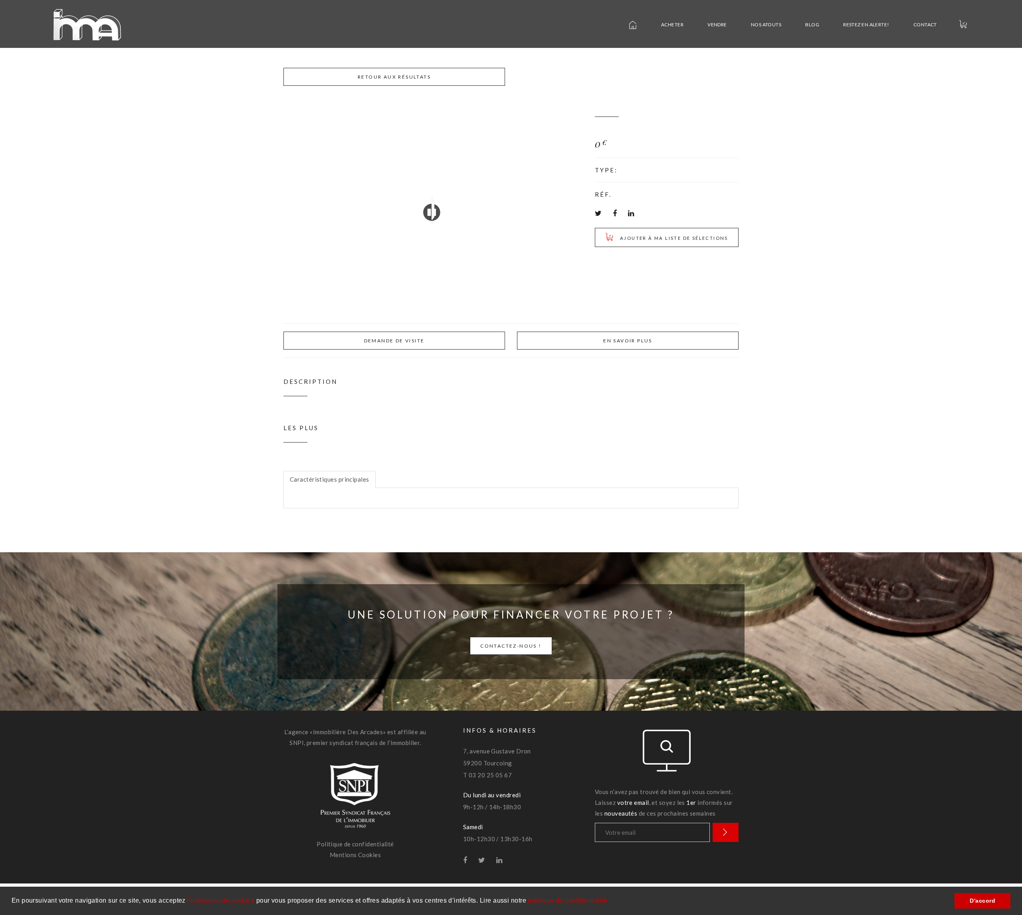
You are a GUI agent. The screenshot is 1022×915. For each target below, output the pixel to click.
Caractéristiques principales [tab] (329, 479)
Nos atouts (766, 25)
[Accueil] (629, 25)
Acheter (672, 25)
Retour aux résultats (394, 77)
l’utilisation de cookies (220, 900)
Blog (812, 25)
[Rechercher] (726, 832)
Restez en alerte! (866, 25)
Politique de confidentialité (355, 844)
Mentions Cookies (355, 854)
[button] (610, 901)
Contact (925, 25)
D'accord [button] (982, 900)
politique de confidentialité (567, 900)
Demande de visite (394, 341)
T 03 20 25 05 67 (487, 775)
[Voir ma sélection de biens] (959, 24)
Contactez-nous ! (510, 646)
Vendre (717, 25)
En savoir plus (627, 341)
